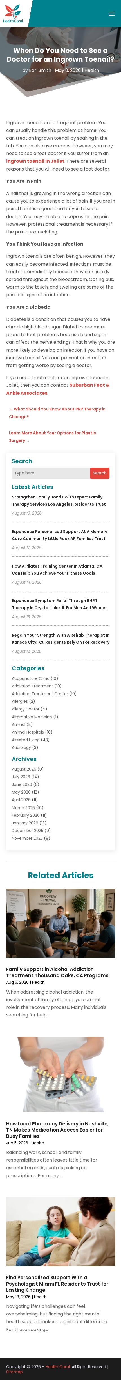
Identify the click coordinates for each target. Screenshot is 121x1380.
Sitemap (14, 1372)
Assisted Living (26, 740)
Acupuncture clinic (31, 678)
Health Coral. (58, 1367)
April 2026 (21, 800)
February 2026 (26, 815)
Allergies (20, 701)
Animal (18, 724)
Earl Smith (40, 70)
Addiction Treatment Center (40, 694)
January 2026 (25, 823)
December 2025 (27, 830)
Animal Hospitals (28, 732)
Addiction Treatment (32, 686)
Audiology (21, 747)
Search (100, 473)
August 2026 (24, 769)
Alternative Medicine (32, 717)
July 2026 (21, 777)
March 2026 (23, 808)
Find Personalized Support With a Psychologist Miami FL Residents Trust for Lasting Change (57, 1283)
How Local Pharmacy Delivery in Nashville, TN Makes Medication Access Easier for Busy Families (57, 1130)
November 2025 (27, 838)
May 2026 (21, 792)
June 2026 (22, 784)
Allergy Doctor (25, 709)
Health (91, 70)
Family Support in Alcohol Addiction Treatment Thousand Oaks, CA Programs (57, 972)
